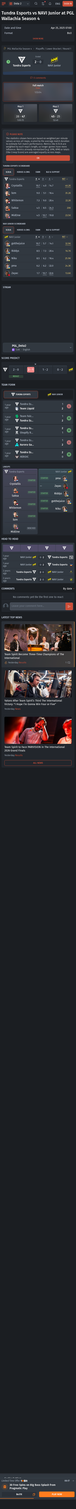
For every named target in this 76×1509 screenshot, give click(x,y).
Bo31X (19, 1494)
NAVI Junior (57, 394)
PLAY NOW (57, 1494)
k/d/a (8, 172)
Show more (38, 39)
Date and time (12, 27)
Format (8, 33)
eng (57, 3)
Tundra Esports (23, 394)
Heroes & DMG (23, 172)
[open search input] (36, 3)
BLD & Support (53, 172)
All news (38, 763)
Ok (38, 158)
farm (38, 172)
